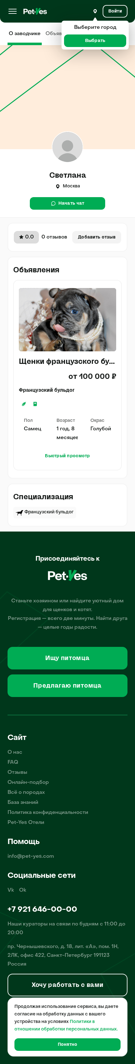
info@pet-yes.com (31, 856)
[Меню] (12, 11)
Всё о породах (26, 792)
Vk (11, 890)
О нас (15, 752)
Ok (22, 890)
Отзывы (17, 772)
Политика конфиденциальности (48, 812)
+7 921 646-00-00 (42, 910)
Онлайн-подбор (28, 782)
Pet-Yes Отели (26, 822)
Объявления (61, 33)
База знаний (23, 802)
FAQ (13, 762)
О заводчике (24, 33)
